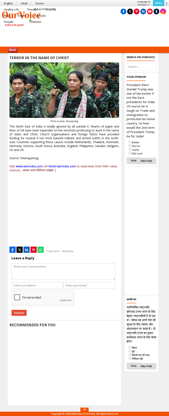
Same (135, 150)
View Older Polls (142, 161)
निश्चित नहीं (137, 359)
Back (12, 50)
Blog (6, 15)
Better (136, 142)
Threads (32, 9)
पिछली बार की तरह (140, 355)
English (8, 3)
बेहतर (134, 347)
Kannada (40, 15)
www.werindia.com (29, 166)
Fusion (40, 3)
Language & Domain (143, 3)
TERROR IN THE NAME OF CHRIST (39, 57)
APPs (158, 3)
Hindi (24, 3)
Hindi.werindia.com (62, 166)
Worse (136, 146)
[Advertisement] (84, 34)
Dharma (51, 9)
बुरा (133, 351)
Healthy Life (11, 9)
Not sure (137, 153)
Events (22, 15)
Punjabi (8, 22)
